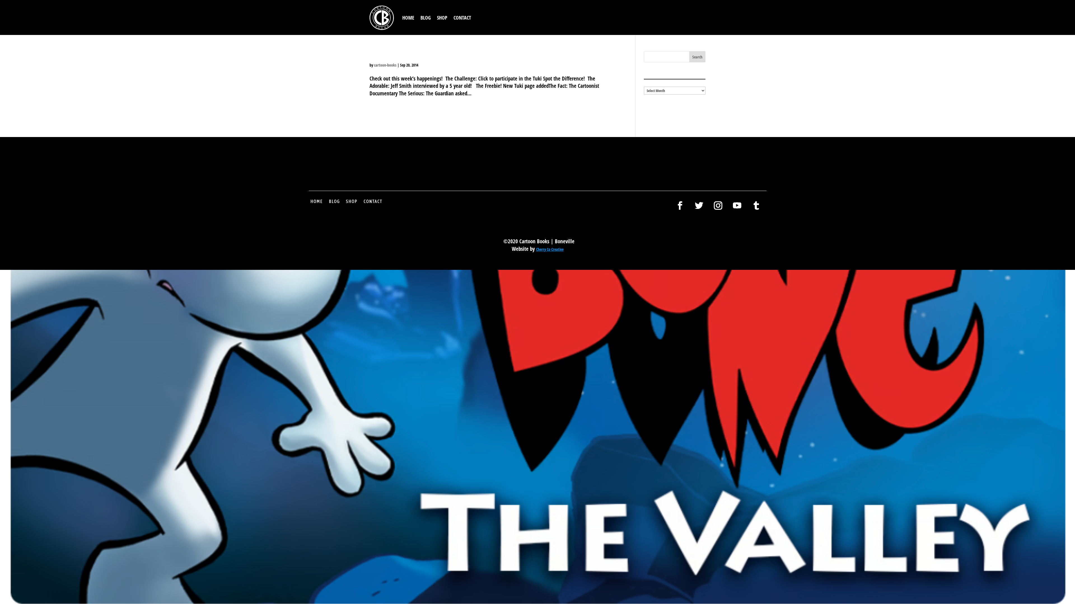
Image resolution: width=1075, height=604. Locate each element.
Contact (462, 17)
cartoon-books (385, 65)
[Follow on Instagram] (718, 205)
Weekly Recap (399, 55)
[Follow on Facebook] (680, 205)
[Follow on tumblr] (756, 205)
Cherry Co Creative (550, 249)
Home (408, 17)
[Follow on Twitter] (699, 205)
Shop (442, 17)
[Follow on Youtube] (737, 205)
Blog (425, 17)
